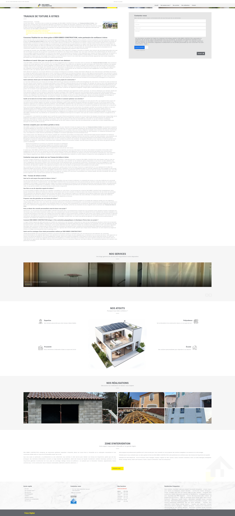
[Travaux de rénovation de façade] (141, 399)
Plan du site (28, 500)
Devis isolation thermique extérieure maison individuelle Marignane (183, 489)
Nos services (176, 5)
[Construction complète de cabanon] (70, 407)
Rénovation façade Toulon (179, 499)
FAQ (27, 34)
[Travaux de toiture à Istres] (110, 24)
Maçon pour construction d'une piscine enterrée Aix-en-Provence (183, 512)
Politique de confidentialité (31, 499)
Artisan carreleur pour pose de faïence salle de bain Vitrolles (182, 492)
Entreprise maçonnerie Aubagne (198, 500)
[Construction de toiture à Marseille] (141, 415)
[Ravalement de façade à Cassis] (188, 399)
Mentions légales (29, 497)
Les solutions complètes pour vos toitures (37, 31)
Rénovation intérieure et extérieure (36, 282)
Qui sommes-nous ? (165, 5)
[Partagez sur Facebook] (222, 2)
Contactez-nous (116, 468)
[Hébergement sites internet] (30, 515)
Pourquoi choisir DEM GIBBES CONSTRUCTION (38, 30)
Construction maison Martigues (201, 490)
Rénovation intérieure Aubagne (186, 509)
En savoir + (28, 284)
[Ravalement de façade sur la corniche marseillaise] (188, 415)
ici (148, 43)
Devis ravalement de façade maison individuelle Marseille (193, 510)
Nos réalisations (186, 5)
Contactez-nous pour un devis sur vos (43, 33)
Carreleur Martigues (170, 510)
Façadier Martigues (188, 505)
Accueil (156, 5)
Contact (194, 5)
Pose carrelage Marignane (203, 509)
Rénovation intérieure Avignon (179, 500)
